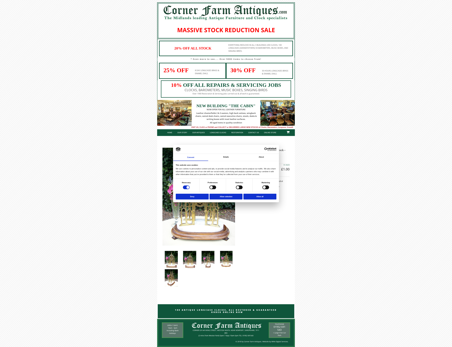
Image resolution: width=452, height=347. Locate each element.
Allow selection (226, 197)
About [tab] (261, 157)
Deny (192, 197)
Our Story (182, 132)
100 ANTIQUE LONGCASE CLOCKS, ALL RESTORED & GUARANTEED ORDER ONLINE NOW (226, 311)
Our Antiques (198, 132)
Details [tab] (226, 157)
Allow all (259, 197)
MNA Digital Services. (280, 341)
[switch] (212, 187)
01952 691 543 (279, 328)
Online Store (270, 132)
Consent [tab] (190, 157)
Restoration (237, 132)
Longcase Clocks (218, 132)
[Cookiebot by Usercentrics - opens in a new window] (266, 149)
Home (169, 132)
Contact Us (253, 132)
